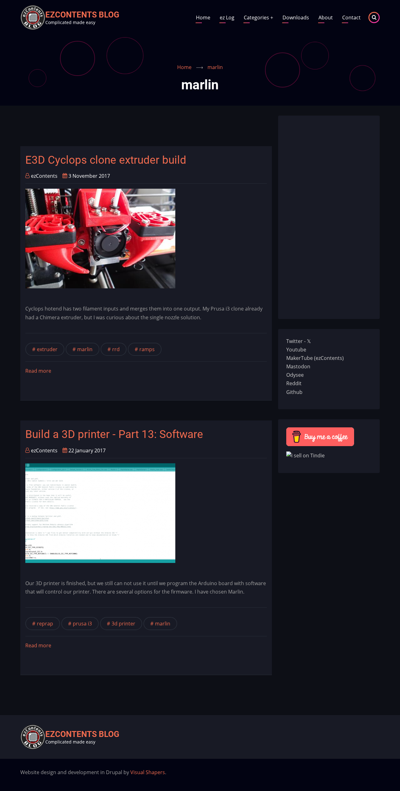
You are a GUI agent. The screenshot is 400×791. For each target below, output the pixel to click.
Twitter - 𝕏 (298, 341)
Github (294, 392)
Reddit (294, 383)
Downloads (295, 17)
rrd (116, 349)
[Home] (32, 16)
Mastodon (298, 366)
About (325, 17)
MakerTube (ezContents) (315, 358)
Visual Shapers (147, 772)
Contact (351, 17)
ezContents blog (82, 14)
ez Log (227, 17)
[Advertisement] (134, 130)
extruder (47, 349)
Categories (258, 17)
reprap (45, 623)
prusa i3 (82, 623)
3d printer (123, 623)
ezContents (44, 175)
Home (203, 17)
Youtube (296, 349)
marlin (84, 349)
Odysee (295, 374)
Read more (38, 371)
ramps (147, 349)
